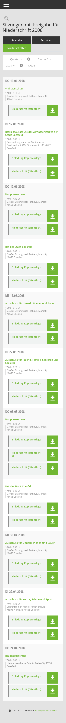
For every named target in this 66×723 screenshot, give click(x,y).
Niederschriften (16, 48)
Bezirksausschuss (15, 655)
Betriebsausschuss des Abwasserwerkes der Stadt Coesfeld (31, 133)
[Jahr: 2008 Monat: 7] (21, 65)
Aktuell (32, 65)
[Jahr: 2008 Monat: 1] (29, 59)
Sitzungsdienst (46, 710)
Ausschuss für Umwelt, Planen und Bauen (30, 303)
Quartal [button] (15, 59)
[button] (52, 110)
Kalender (16, 40)
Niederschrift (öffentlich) (26, 109)
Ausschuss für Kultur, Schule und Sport (28, 599)
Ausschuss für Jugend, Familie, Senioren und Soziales (31, 361)
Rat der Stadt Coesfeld (18, 246)
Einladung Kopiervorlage (26, 158)
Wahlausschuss (14, 88)
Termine (46, 40)
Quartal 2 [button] (43, 59)
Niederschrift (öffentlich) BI (26, 454)
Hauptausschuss (15, 194)
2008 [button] (9, 65)
